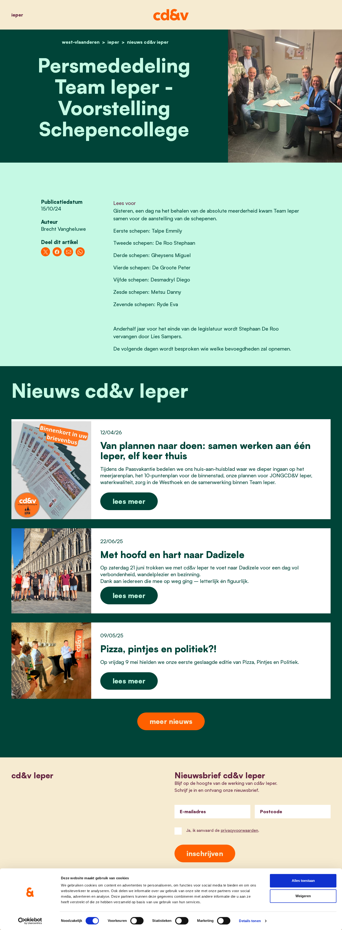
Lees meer (129, 501)
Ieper (17, 15)
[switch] (137, 920)
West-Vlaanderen (81, 42)
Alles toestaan (303, 881)
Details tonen (250, 921)
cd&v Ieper (32, 775)
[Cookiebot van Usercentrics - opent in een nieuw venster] (30, 920)
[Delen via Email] (68, 251)
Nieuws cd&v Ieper (147, 42)
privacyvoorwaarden (239, 830)
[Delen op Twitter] (45, 251)
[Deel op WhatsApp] (80, 251)
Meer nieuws (171, 721)
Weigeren (303, 896)
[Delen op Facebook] (57, 251)
